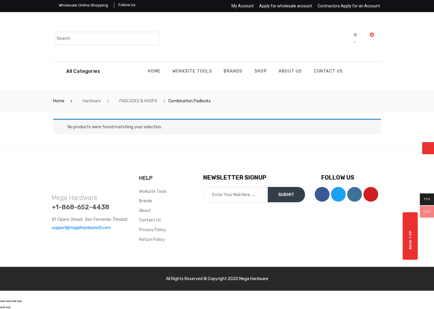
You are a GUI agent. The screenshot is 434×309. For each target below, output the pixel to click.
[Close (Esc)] (2, 301)
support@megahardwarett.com (81, 227)
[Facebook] (322, 194)
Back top (410, 240)
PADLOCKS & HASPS (138, 100)
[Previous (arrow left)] (2, 307)
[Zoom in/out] (19, 301)
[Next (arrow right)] (8, 307)
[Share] (8, 301)
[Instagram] (354, 194)
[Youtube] (370, 194)
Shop (260, 71)
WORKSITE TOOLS (192, 71)
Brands (233, 71)
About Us (290, 71)
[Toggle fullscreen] (13, 301)
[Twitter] (338, 194)
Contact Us (328, 71)
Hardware (92, 100)
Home (154, 71)
